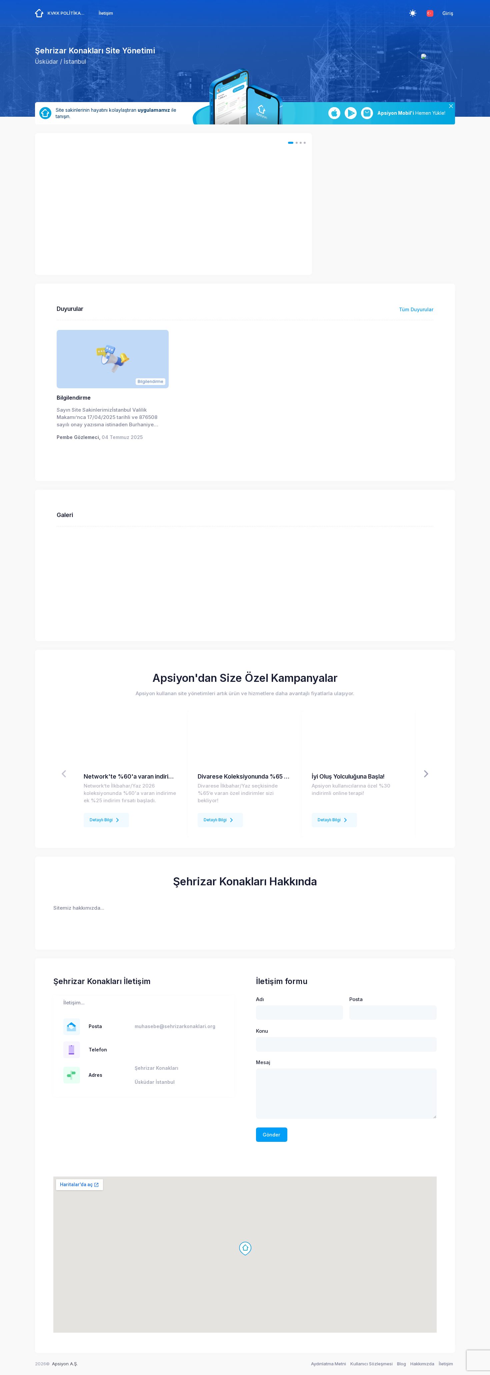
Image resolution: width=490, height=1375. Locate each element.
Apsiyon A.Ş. (65, 1363)
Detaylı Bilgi (102, 819)
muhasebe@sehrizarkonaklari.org (175, 1026)
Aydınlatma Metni (328, 1363)
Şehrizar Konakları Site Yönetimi (95, 50)
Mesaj (263, 1062)
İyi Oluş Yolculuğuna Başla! (348, 776)
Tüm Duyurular (416, 309)
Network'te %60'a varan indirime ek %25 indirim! (131, 776)
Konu (262, 1031)
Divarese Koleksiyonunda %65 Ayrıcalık (245, 776)
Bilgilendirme (74, 397)
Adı (260, 999)
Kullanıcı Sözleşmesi (371, 1363)
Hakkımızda (422, 1363)
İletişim (446, 1363)
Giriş (447, 13)
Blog (401, 1363)
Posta (356, 999)
